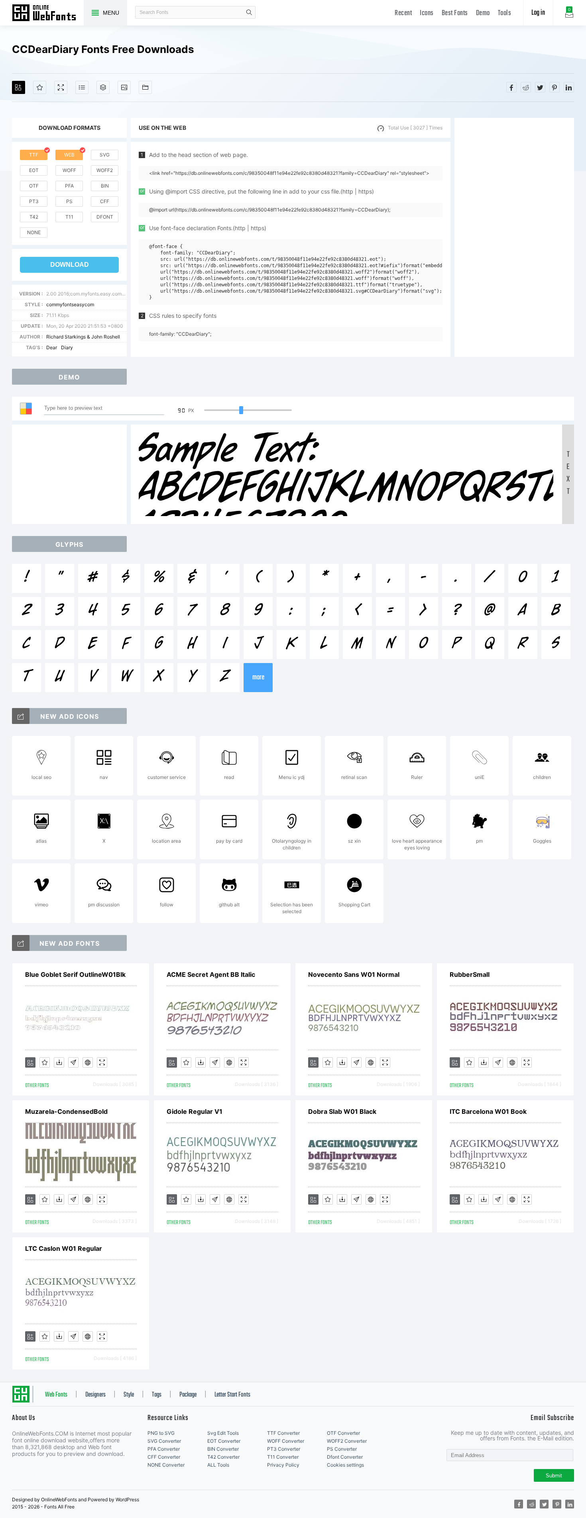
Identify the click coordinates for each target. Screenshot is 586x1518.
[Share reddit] (526, 87)
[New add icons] (20, 716)
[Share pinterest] (554, 87)
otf (34, 186)
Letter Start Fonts (232, 1395)
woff (69, 170)
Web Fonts (56, 1395)
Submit (554, 1476)
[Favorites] (39, 87)
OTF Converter (343, 1433)
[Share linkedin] (569, 87)
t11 (69, 217)
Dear (51, 347)
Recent (403, 13)
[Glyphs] (81, 87)
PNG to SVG (161, 1433)
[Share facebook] (511, 87)
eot (34, 170)
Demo (483, 13)
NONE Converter (166, 1465)
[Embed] (88, 1062)
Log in (538, 13)
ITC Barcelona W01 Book (488, 1111)
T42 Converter (223, 1457)
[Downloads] (59, 1062)
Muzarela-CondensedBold (66, 1111)
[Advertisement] (514, 237)
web (69, 155)
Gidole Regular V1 (194, 1111)
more (258, 677)
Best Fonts (455, 13)
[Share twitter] (540, 87)
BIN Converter (223, 1449)
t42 (33, 217)
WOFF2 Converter (347, 1441)
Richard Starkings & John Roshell (83, 337)
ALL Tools (218, 1465)
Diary (67, 347)
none (34, 232)
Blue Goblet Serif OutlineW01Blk (75, 974)
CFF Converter (163, 1457)
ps (69, 201)
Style (129, 1395)
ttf (33, 155)
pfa (69, 186)
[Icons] (124, 87)
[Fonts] (145, 87)
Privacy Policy (283, 1465)
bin (105, 186)
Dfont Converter (345, 1457)
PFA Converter (163, 1449)
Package (188, 1395)
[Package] (103, 87)
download (69, 264)
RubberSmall (470, 974)
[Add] (18, 87)
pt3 (34, 201)
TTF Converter (283, 1433)
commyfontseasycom (70, 304)
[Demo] (60, 87)
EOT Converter (223, 1441)
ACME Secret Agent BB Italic (211, 974)
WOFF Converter (285, 1441)
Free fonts (48, 13)
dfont (104, 217)
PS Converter (342, 1449)
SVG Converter (164, 1441)
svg (105, 155)
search (249, 12)
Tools (504, 13)
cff (104, 201)
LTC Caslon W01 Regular (63, 1248)
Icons (427, 13)
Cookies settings (345, 1465)
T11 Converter (283, 1457)
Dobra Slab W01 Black (342, 1111)
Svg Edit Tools (223, 1433)
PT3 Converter (283, 1449)
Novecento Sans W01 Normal (353, 974)
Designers (95, 1395)
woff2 (104, 170)
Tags (156, 1395)
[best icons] (20, 943)
